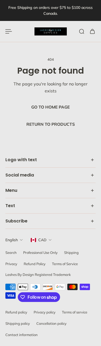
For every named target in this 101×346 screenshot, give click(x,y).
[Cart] (92, 31)
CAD (42, 239)
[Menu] (8, 31)
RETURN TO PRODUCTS (50, 124)
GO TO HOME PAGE (50, 107)
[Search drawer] (81, 31)
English (11, 239)
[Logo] (50, 31)
